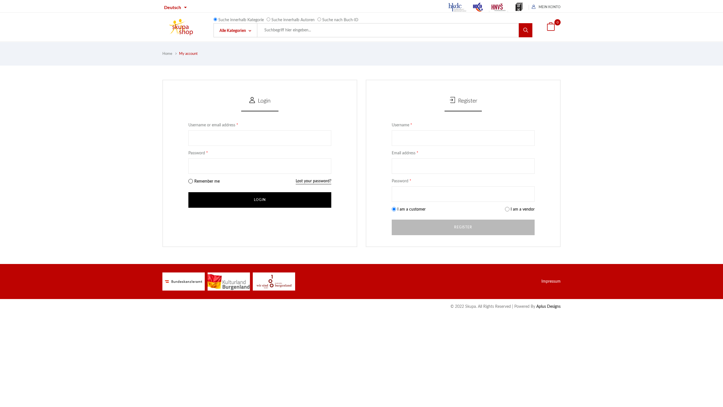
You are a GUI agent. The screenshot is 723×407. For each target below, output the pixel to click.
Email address (405, 153)
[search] (525, 30)
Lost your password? (313, 181)
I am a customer (411, 209)
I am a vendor (522, 209)
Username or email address (213, 125)
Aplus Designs (548, 307)
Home (167, 54)
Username (402, 125)
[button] (550, 27)
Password (198, 153)
